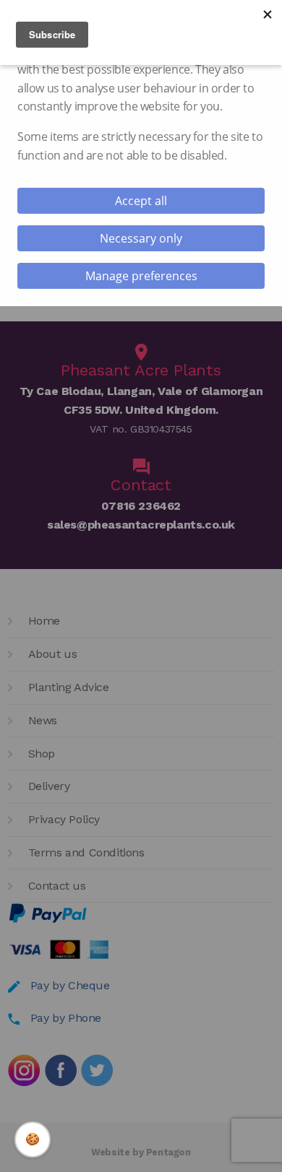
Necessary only (141, 238)
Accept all (141, 201)
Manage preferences (141, 276)
